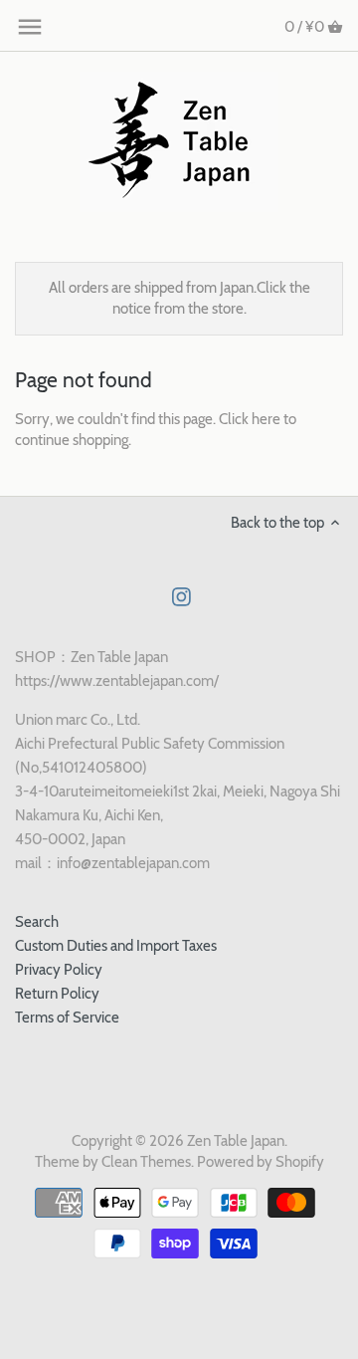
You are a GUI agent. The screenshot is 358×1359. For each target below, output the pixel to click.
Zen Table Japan (235, 1141)
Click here (249, 419)
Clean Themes (146, 1162)
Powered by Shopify (260, 1162)
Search (37, 922)
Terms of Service (67, 1017)
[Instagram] (181, 595)
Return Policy (57, 994)
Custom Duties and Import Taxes (116, 946)
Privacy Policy (58, 970)
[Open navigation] (30, 27)
